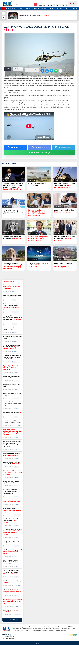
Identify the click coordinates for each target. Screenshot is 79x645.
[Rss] (66, 5)
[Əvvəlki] (3, 13)
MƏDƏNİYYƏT (44, 8)
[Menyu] (4, 8)
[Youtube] (57, 5)
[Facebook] (48, 5)
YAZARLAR (67, 8)
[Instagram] (54, 5)
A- (36, 70)
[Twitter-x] (51, 5)
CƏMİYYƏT (21, 8)
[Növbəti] (3, 17)
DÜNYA (61, 8)
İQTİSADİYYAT (36, 8)
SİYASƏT (14, 8)
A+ (28, 70)
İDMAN (51, 8)
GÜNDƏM (8, 8)
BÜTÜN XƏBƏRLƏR (12, 619)
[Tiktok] (60, 5)
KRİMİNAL (28, 8)
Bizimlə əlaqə (42, 5)
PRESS (56, 8)
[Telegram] (63, 5)
